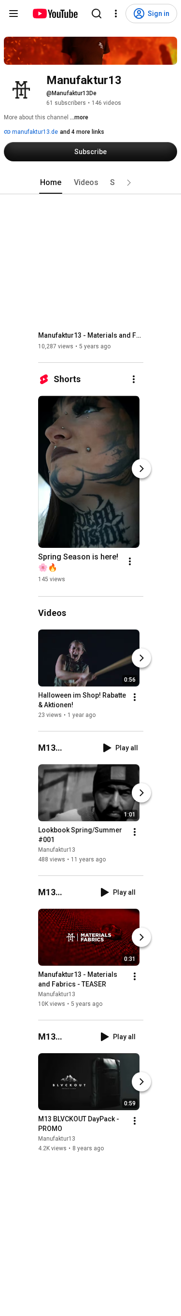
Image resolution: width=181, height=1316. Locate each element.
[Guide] (13, 13)
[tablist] (90, 182)
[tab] (50, 182)
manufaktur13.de (34, 132)
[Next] (141, 468)
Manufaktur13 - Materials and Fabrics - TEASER (91, 335)
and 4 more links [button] (82, 132)
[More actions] (133, 379)
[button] (128, 182)
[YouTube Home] (54, 13)
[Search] (96, 13)
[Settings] (116, 13)
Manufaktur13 (56, 849)
